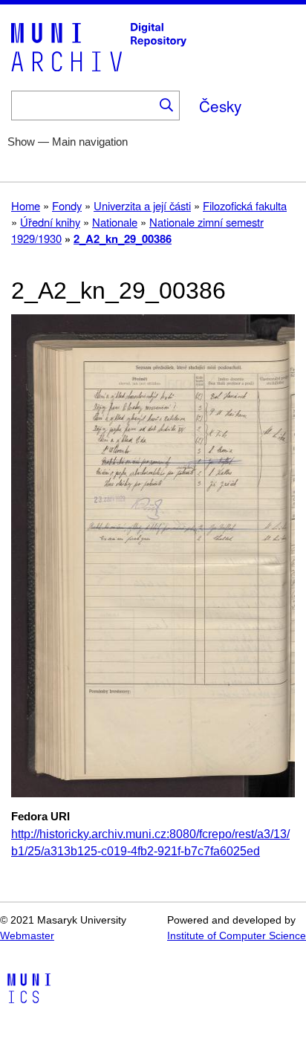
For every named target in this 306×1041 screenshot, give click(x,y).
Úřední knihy (50, 222)
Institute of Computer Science (236, 935)
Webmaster (27, 935)
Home (25, 205)
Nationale (114, 222)
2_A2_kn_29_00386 (123, 238)
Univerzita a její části (142, 205)
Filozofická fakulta (245, 205)
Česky (220, 105)
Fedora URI (40, 817)
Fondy (67, 205)
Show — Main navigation (67, 142)
